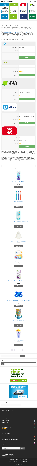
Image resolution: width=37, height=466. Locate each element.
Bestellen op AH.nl (18, 186)
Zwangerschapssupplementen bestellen (12, 32)
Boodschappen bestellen (14, 459)
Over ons (10, 461)
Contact (17, 461)
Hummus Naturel (26, 32)
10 (21, 350)
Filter (3, 364)
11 (23, 350)
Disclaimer (21, 461)
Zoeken (22, 355)
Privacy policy (25, 461)
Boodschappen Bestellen (7, 1)
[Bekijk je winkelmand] (30, 1)
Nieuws (14, 461)
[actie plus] (18, 381)
